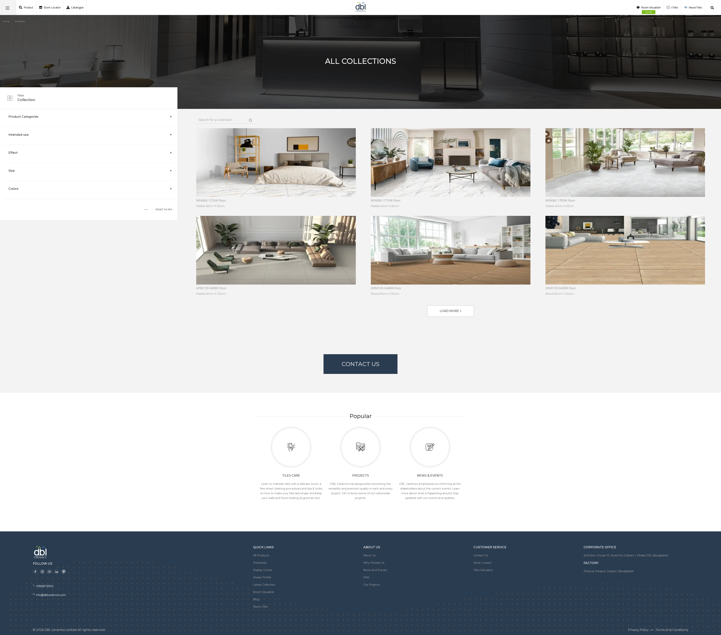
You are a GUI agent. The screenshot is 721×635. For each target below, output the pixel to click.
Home (6, 21)
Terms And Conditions (671, 630)
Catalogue (77, 7)
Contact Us (360, 364)
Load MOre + (451, 311)
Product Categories (23, 116)
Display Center (262, 570)
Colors (13, 189)
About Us (369, 555)
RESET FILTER (164, 209)
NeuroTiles (695, 7)
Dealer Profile (262, 577)
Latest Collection (264, 584)
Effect (13, 152)
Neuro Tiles (260, 606)
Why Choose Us (373, 562)
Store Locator (52, 7)
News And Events (375, 570)
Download (259, 562)
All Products (261, 555)
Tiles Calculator (483, 570)
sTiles (674, 7)
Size (11, 170)
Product (28, 7)
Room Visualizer (651, 9)
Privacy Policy (638, 630)
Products (20, 21)
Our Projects (371, 584)
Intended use (18, 134)
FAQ (366, 577)
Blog (256, 599)
